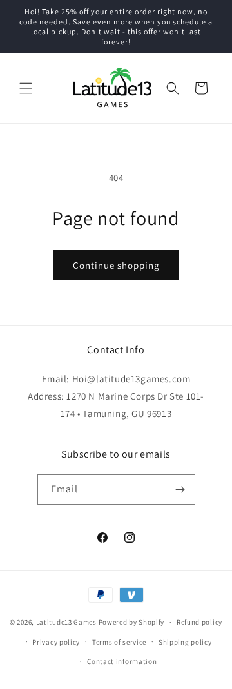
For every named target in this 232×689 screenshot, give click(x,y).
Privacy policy (56, 641)
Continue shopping (116, 265)
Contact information (122, 661)
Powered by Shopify (132, 621)
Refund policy (199, 621)
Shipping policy (185, 641)
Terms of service (119, 641)
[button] (26, 88)
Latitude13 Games (66, 621)
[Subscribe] (180, 489)
